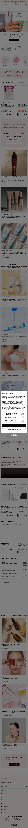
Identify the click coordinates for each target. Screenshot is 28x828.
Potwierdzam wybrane (14, 429)
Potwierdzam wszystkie (14, 425)
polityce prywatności (19, 402)
